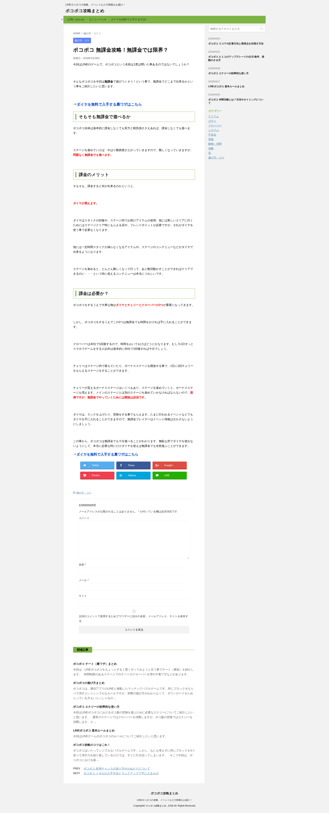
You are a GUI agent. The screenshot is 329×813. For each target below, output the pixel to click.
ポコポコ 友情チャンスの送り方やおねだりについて (117, 768)
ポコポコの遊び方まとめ (89, 682)
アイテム (213, 116)
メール (84, 580)
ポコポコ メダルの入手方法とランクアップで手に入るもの (121, 773)
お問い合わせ (75, 19)
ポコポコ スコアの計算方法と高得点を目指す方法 (236, 43)
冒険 (211, 139)
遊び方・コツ (84, 492)
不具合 (212, 134)
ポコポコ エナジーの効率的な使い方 (96, 706)
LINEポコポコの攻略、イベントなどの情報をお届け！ (164, 800)
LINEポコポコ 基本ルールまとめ (94, 730)
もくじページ (97, 19)
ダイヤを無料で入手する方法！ (129, 19)
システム (213, 130)
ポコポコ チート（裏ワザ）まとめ (95, 663)
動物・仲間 (215, 143)
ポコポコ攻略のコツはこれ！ (91, 744)
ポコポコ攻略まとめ (85, 10)
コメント (84, 517)
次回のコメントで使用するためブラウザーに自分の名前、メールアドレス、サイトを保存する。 (133, 618)
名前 (82, 564)
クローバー (215, 125)
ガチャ (212, 120)
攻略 (211, 148)
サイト (83, 595)
